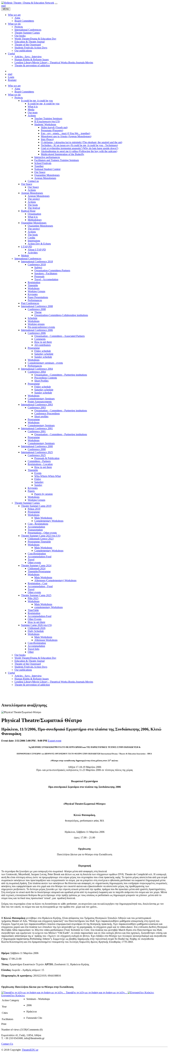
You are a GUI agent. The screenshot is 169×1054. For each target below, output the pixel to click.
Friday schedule (42, 351)
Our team (32, 112)
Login (11, 77)
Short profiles (41, 416)
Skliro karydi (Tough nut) (54, 127)
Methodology (35, 219)
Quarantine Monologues (47, 175)
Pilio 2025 (33, 598)
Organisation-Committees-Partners (52, 270)
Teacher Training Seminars (48, 118)
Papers (31, 491)
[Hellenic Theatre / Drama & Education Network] (27, 2)
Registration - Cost (37, 583)
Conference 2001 (37, 431)
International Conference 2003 (37, 404)
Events (37, 473)
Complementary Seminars (41, 398)
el (5, 5)
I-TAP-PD (26, 246)
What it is (33, 106)
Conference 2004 (37, 371)
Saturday (39, 482)
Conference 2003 (37, 407)
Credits (31, 237)
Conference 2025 (37, 455)
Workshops (33, 288)
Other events (34, 562)
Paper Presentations (38, 297)
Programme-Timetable (39, 541)
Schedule (32, 318)
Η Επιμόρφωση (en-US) (47, 121)
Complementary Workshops (48, 520)
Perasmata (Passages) (52, 130)
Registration (34, 282)
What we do (14, 94)
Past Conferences (30, 303)
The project (34, 199)
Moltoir (25, 255)
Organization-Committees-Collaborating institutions (61, 315)
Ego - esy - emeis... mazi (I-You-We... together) (65, 133)
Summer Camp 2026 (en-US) (36, 625)
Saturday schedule (43, 353)
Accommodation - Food (40, 586)
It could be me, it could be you (37, 100)
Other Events (34, 619)
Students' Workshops (45, 124)
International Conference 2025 (37, 452)
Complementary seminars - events (45, 362)
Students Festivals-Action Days (31, 666)
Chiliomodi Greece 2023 (40, 538)
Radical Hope (28, 210)
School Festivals (42, 163)
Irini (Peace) (47, 139)
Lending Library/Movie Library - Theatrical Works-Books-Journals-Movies (54, 681)
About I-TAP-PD (37, 249)
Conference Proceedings (47, 413)
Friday (37, 479)
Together (39, 166)
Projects (19, 97)
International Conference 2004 (37, 368)
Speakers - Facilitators (45, 273)
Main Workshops (43, 517)
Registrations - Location (40, 464)
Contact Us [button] (7, 1043)
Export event (54, 740)
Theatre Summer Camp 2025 (36, 595)
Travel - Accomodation (46, 279)
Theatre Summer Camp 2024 (36, 565)
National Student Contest (47, 169)
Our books (20, 654)
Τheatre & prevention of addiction (32, 684)
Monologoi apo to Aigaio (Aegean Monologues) (66, 136)
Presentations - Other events (42, 532)
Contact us (33, 181)
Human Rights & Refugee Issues (32, 678)
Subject (38, 267)
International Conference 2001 (37, 428)
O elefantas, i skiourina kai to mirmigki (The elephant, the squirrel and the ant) (81, 142)
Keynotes (33, 294)
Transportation (35, 529)
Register (12, 80)
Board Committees (24, 91)
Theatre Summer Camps (27, 503)
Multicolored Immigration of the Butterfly (62, 154)
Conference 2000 (37, 449)
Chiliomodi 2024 (36, 568)
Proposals (39, 276)
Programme (34, 348)
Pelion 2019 (34, 508)
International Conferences (28, 258)
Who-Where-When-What (47, 476)
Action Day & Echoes (39, 243)
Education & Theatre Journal (30, 660)
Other (31, 652)
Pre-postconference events (41, 327)
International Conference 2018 (37, 261)
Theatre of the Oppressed (28, 663)
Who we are (14, 85)
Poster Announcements (40, 401)
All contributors (42, 345)
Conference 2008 (37, 309)
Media (31, 109)
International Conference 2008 (37, 306)
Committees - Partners (39, 461)
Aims (17, 88)
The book (33, 204)
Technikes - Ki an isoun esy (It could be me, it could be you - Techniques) (79, 145)
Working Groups (36, 291)
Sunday (38, 485)
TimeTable (33, 610)
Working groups (36, 324)
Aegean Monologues (45, 178)
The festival (34, 207)
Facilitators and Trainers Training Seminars (56, 160)
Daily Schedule (36, 631)
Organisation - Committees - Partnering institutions (60, 374)
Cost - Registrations (38, 523)
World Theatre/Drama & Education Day (35, 657)
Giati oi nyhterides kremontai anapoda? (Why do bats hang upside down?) (79, 148)
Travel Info (33, 649)
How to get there (43, 342)
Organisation (34, 213)
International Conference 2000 (37, 446)
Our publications (23, 669)
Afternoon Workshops (45, 640)
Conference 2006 (37, 333)
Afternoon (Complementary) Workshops (55, 580)
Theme (38, 312)
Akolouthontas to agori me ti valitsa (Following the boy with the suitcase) (79, 151)
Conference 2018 (37, 264)
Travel (31, 559)
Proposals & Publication (46, 458)
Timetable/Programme (39, 571)
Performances (35, 300)
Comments (40, 339)
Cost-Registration (37, 553)
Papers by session (43, 494)
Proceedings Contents (45, 377)
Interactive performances (47, 157)
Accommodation (36, 526)
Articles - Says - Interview (28, 675)
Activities (33, 252)
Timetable (33, 285)
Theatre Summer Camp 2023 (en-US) (40, 535)
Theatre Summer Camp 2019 (36, 505)
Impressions (34, 240)
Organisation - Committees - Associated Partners (59, 336)
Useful (11, 672)
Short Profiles (41, 380)
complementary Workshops (48, 607)
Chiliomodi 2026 (36, 628)
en (2, 5)
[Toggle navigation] (56, 3)
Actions (32, 115)
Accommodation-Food (39, 556)
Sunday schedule (43, 356)
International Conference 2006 (37, 330)
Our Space (39, 172)
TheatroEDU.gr (30, 1049)
